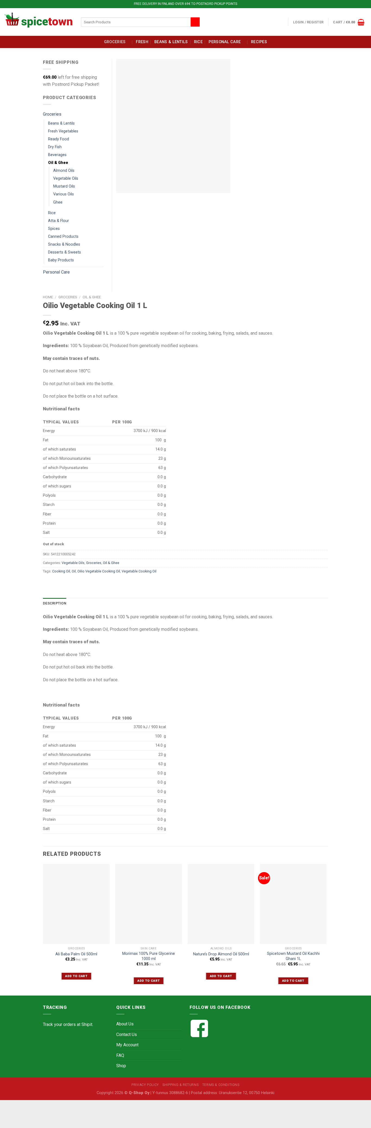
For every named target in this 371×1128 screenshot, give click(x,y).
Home (48, 297)
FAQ (120, 1055)
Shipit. (87, 1024)
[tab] (54, 603)
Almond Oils (63, 170)
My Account (127, 1044)
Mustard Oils (64, 186)
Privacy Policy (145, 1085)
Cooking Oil (61, 571)
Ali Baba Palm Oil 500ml (76, 954)
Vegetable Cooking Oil (139, 571)
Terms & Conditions (221, 1085)
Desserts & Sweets (64, 252)
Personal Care (225, 42)
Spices (54, 228)
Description (54, 603)
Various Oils (63, 194)
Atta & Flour (58, 220)
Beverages (57, 155)
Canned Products (63, 236)
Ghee (57, 202)
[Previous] (43, 929)
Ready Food (58, 139)
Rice (198, 42)
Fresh (142, 42)
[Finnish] (276, 21)
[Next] (326, 929)
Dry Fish (55, 147)
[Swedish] (283, 21)
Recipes (259, 42)
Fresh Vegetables (63, 131)
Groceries (115, 42)
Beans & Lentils (171, 42)
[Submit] (195, 22)
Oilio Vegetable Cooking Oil (98, 571)
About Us (125, 1023)
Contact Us (126, 1034)
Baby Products (61, 260)
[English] (270, 21)
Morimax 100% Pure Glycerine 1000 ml (148, 956)
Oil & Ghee (92, 297)
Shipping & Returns (180, 1085)
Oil (74, 571)
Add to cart (76, 976)
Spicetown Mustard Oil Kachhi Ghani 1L (293, 956)
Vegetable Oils (73, 563)
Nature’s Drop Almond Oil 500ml (221, 954)
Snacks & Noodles (64, 244)
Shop (121, 1065)
